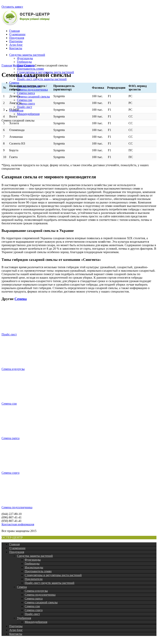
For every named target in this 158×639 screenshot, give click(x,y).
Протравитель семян (30, 68)
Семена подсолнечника (32, 89)
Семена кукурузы (13, 369)
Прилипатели (34, 579)
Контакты (15, 48)
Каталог (18, 65)
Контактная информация (18, 524)
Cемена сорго (26, 103)
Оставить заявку (12, 6)
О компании (17, 34)
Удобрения (24, 618)
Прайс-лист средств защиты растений (42, 79)
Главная (14, 30)
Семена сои (24, 100)
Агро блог (16, 44)
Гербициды (24, 61)
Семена (14, 82)
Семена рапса (26, 93)
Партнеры (16, 41)
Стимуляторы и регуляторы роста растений (53, 575)
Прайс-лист (24, 107)
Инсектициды (34, 567)
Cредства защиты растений (27, 54)
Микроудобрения (28, 114)
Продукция (16, 37)
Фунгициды (25, 58)
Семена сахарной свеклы (33, 96)
